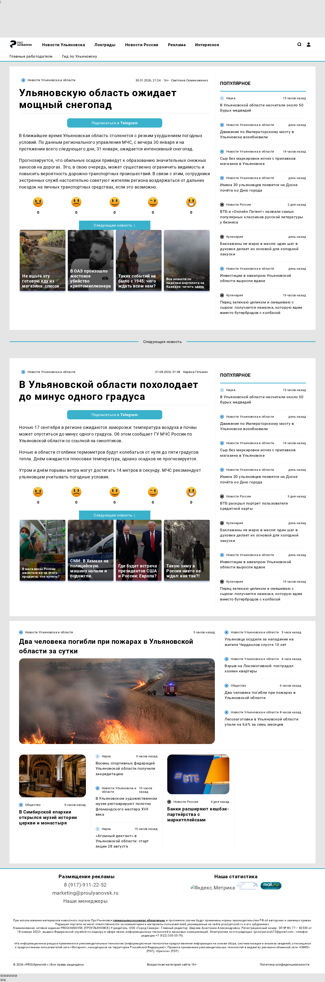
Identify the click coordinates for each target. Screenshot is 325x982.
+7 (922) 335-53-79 (169, 935)
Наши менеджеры (85, 901)
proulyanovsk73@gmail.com (275, 931)
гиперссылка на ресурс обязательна (139, 920)
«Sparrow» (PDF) (167, 951)
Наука (230, 98)
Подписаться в (115, 123)
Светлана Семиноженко (189, 80)
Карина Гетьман (195, 372)
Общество (238, 685)
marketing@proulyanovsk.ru (85, 893)
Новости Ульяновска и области (52, 80)
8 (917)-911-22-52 (85, 885)
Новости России (238, 204)
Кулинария (234, 236)
